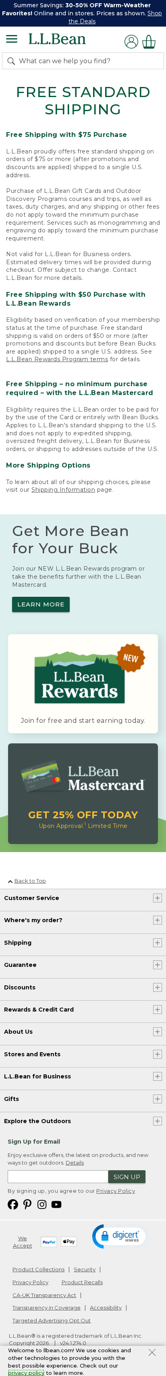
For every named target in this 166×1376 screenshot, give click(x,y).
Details (75, 1162)
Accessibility (106, 1307)
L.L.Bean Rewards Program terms (57, 359)
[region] (83, 13)
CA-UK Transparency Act (44, 1295)
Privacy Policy (115, 1191)
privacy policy (26, 1373)
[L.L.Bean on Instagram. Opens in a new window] (42, 1204)
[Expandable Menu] (11, 40)
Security (84, 1269)
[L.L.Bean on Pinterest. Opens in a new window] (27, 1204)
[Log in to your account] (131, 42)
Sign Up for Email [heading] (34, 1141)
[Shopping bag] (151, 42)
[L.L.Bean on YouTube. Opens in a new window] (56, 1204)
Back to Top (30, 880)
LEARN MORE (40, 604)
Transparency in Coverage (46, 1307)
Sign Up (127, 1177)
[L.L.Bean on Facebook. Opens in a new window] (13, 1204)
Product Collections (38, 1269)
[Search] (13, 61)
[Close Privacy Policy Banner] (152, 1353)
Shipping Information (63, 489)
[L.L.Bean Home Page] (68, 41)
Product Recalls (82, 1282)
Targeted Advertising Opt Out (51, 1320)
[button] (120, 1236)
